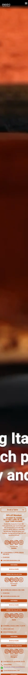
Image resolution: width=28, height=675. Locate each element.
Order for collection (14, 574)
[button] (26, 3)
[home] (6, 5)
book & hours (14, 569)
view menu (13, 565)
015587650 (6, 593)
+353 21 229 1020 (8, 629)
